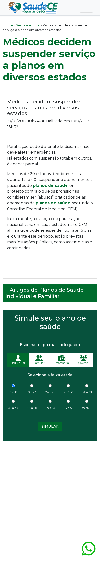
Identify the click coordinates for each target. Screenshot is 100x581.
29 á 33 (68, 392)
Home (8, 25)
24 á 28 (50, 392)
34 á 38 (87, 392)
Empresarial (62, 363)
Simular (50, 426)
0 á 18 (13, 392)
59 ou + (87, 408)
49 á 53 (50, 408)
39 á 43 (13, 408)
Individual (18, 363)
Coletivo (83, 363)
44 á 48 (31, 408)
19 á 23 (31, 392)
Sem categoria (28, 25)
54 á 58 (68, 408)
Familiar (39, 363)
